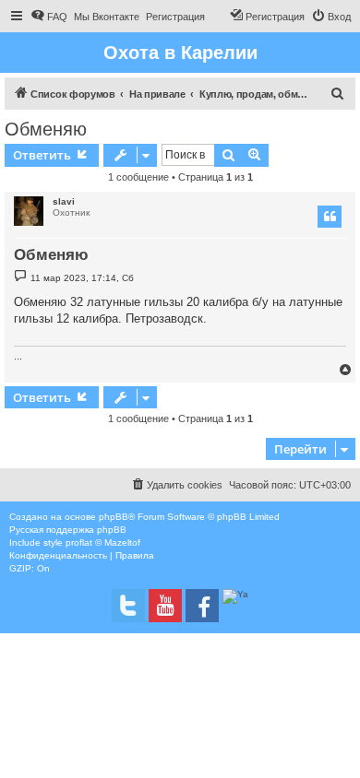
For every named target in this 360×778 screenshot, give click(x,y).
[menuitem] (48, 17)
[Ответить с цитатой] (330, 217)
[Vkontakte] (128, 605)
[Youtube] (165, 605)
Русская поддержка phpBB (67, 530)
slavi (64, 201)
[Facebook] (202, 605)
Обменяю (46, 129)
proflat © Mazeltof (103, 542)
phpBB (113, 517)
